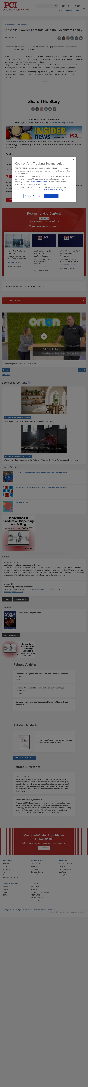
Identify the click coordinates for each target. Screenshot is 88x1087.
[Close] (73, 160)
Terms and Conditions (39, 182)
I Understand (51, 196)
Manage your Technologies (33, 196)
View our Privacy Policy (53, 190)
